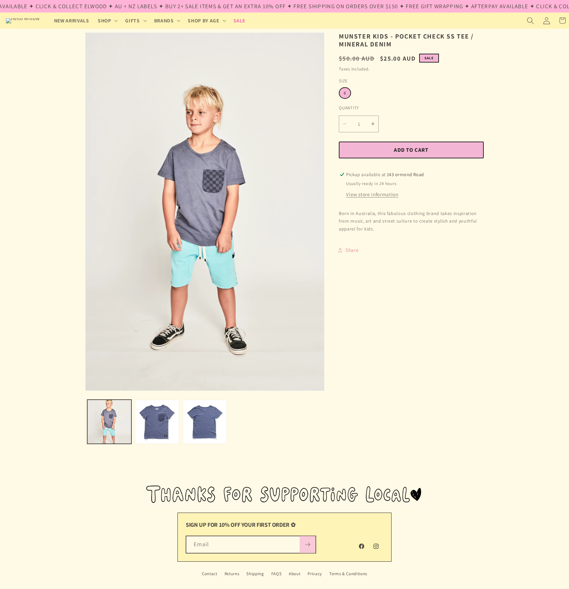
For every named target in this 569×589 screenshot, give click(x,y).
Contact (209, 573)
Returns (232, 573)
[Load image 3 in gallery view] (205, 422)
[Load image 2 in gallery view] (157, 422)
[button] (107, 20)
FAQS (276, 573)
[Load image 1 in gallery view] (109, 422)
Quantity (349, 107)
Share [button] (352, 250)
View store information (372, 194)
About (294, 573)
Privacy (315, 573)
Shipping (255, 573)
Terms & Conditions (348, 573)
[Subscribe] (307, 544)
